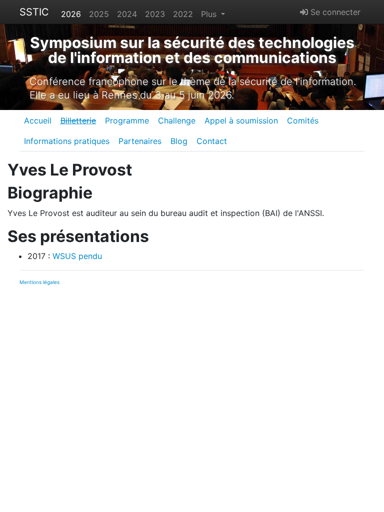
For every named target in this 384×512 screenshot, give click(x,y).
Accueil (38, 121)
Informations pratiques (67, 141)
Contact (211, 141)
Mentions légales (40, 282)
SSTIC (34, 12)
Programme (127, 121)
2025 (99, 14)
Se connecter (334, 12)
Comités (302, 121)
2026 (71, 14)
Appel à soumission (241, 121)
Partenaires (140, 141)
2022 (183, 14)
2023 (155, 14)
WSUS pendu (77, 256)
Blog (179, 141)
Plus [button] (210, 14)
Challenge (177, 121)
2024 (127, 14)
